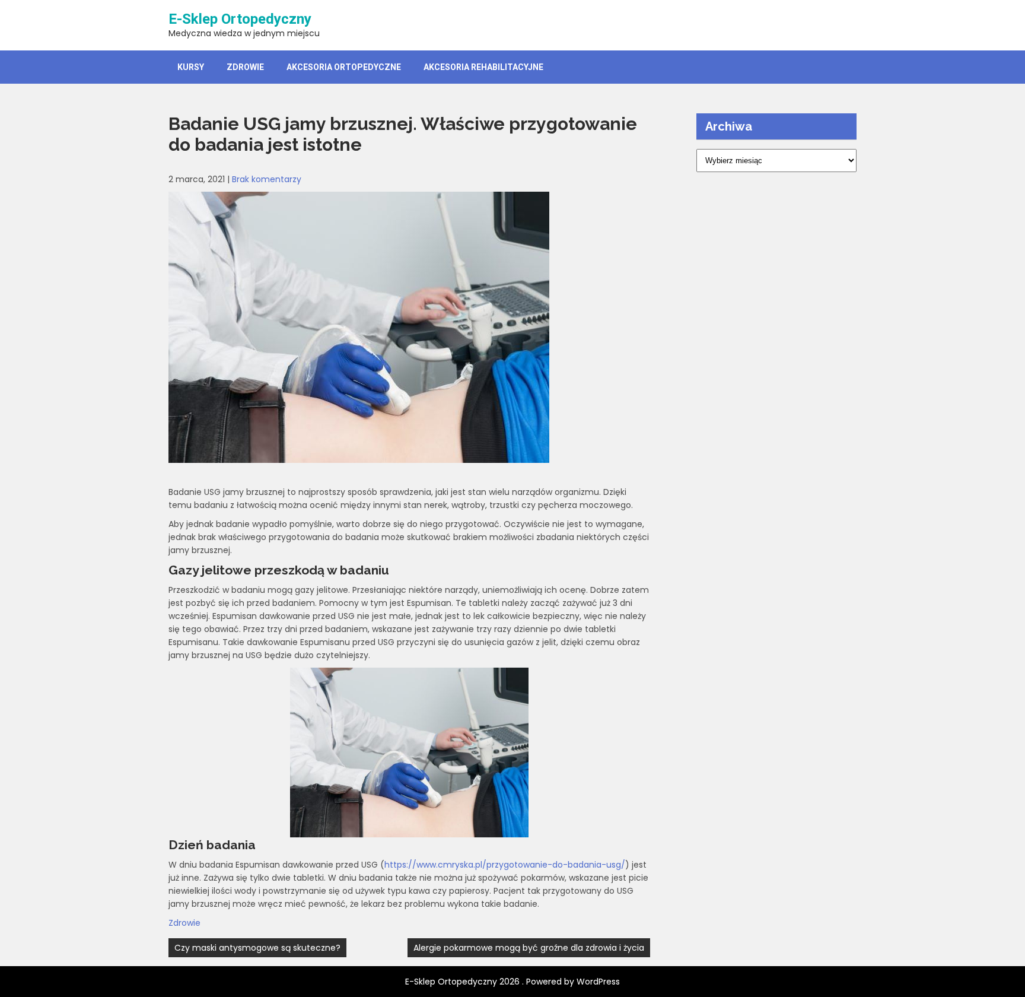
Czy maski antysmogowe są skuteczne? (257, 948)
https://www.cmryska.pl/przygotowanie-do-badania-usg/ (504, 865)
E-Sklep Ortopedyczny (239, 19)
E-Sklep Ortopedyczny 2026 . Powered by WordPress (512, 982)
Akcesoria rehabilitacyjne (483, 67)
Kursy (190, 67)
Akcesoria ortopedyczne (344, 67)
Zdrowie (245, 67)
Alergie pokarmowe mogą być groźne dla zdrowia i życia (528, 948)
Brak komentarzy (266, 179)
